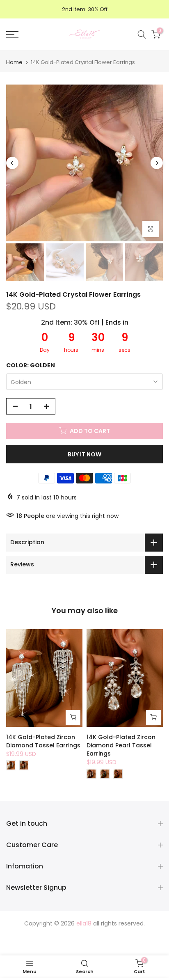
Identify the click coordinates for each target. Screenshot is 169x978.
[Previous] (12, 163)
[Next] (157, 163)
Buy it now (84, 454)
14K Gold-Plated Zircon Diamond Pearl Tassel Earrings (121, 745)
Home (14, 62)
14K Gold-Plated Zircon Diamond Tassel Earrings (43, 741)
